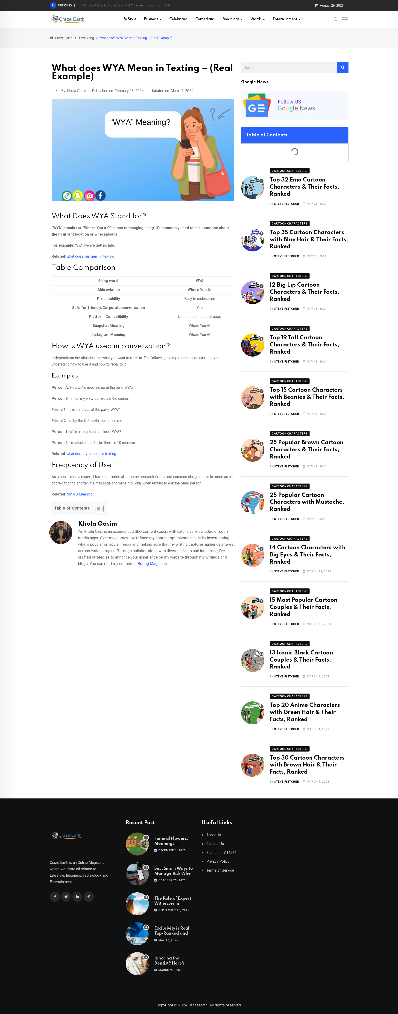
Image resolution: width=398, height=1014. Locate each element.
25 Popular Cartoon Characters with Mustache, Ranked (307, 503)
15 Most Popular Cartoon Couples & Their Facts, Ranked (303, 607)
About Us (213, 835)
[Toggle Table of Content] (97, 509)
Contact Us (215, 843)
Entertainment (285, 19)
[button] (342, 135)
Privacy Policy (217, 861)
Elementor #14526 (221, 852)
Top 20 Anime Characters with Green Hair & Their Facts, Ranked (305, 713)
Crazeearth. (198, 1005)
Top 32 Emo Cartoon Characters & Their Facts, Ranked (304, 187)
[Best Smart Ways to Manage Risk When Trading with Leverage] (137, 873)
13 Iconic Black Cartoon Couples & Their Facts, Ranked (301, 660)
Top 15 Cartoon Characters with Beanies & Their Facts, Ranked (307, 397)
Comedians (205, 19)
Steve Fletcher (286, 203)
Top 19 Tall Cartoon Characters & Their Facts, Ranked (304, 345)
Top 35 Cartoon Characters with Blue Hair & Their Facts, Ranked (309, 240)
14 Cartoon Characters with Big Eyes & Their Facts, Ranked (307, 555)
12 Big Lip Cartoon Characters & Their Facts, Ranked (304, 292)
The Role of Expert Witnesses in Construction (172, 903)
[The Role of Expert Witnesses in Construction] (137, 903)
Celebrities (178, 19)
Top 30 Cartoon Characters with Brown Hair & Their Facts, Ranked (307, 765)
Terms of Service (220, 870)
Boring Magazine (152, 563)
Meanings (230, 19)
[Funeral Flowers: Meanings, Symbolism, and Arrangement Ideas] (137, 844)
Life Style (128, 19)
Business (151, 19)
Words (256, 19)
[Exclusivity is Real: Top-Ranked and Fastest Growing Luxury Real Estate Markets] (137, 933)
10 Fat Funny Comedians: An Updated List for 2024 (115, 5)
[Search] (336, 19)
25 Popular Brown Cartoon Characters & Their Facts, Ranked (306, 450)
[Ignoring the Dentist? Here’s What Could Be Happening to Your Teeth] (137, 963)
